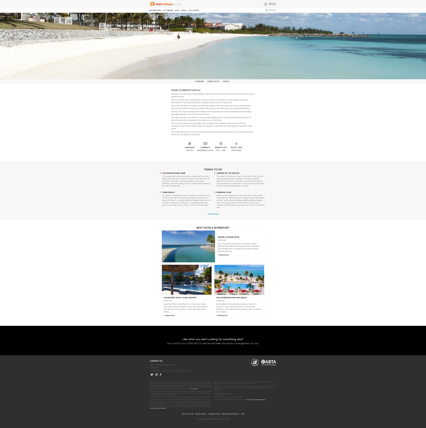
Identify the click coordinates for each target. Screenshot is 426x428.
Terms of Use (187, 414)
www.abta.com (194, 389)
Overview (199, 81)
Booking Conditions (230, 414)
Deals (184, 10)
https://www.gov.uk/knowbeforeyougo (256, 399)
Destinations (155, 10)
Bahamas (181, 15)
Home (152, 15)
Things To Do (213, 81)
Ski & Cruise (193, 10)
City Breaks (168, 10)
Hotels (226, 81)
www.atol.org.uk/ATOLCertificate (158, 408)
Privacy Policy (201, 414)
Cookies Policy (214, 414)
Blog (177, 10)
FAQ (243, 414)
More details (224, 255)
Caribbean (172, 15)
